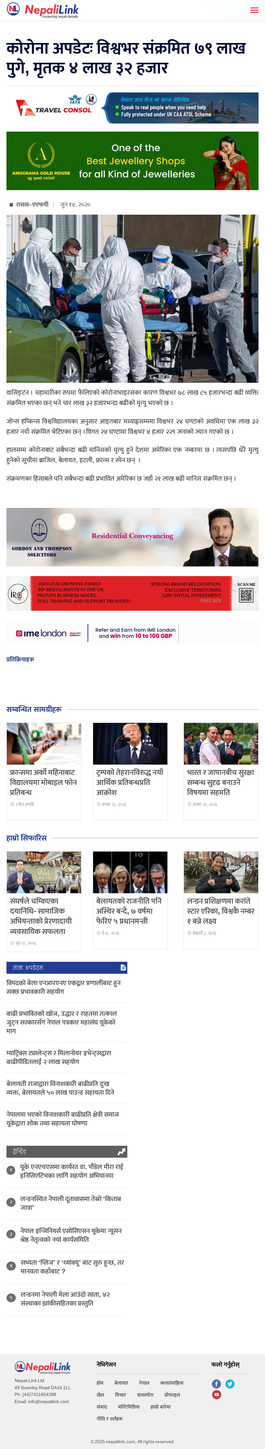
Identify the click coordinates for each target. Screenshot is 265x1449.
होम (100, 1383)
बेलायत (121, 1383)
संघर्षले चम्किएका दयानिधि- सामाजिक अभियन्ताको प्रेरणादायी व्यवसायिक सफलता (41, 916)
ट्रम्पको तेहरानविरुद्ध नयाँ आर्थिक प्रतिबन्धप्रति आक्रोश (129, 782)
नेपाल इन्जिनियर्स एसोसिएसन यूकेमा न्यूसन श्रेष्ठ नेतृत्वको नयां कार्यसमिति (71, 1235)
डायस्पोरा (145, 1395)
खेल (100, 1395)
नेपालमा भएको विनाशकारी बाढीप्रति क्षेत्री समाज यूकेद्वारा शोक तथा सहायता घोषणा (62, 1119)
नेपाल (144, 1383)
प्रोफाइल (172, 1395)
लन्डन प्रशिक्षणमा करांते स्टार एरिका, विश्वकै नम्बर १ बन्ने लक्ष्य (220, 911)
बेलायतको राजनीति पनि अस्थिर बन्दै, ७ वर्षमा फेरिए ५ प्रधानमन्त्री (129, 911)
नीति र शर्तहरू (110, 1419)
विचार (120, 1395)
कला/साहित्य (172, 1383)
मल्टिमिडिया (129, 1407)
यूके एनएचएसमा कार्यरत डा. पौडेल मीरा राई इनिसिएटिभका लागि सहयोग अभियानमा (71, 1171)
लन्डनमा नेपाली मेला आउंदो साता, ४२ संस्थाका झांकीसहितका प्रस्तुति (65, 1299)
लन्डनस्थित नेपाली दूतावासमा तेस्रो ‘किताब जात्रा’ (70, 1203)
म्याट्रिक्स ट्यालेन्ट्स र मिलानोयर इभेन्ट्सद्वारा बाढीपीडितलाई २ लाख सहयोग (58, 1057)
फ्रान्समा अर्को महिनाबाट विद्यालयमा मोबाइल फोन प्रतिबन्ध (43, 782)
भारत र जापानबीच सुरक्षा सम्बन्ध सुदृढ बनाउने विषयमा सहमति (220, 782)
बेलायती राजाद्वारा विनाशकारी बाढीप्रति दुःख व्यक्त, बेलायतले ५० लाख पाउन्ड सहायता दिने (60, 1088)
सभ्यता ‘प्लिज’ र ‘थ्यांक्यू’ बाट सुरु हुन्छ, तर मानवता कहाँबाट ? (72, 1267)
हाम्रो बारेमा (161, 1407)
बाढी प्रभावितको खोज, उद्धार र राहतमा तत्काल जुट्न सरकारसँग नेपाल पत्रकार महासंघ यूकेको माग (61, 1022)
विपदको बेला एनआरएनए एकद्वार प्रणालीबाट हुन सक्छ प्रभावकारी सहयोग (63, 987)
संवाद (102, 1407)
